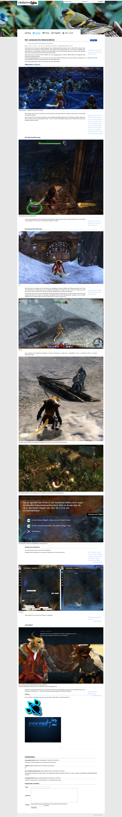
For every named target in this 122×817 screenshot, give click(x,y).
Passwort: (84, 1)
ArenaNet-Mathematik (33, 57)
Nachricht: (28, 795)
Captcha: (27, 804)
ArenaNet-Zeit (57, 54)
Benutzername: (68, 1)
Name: (27, 787)
